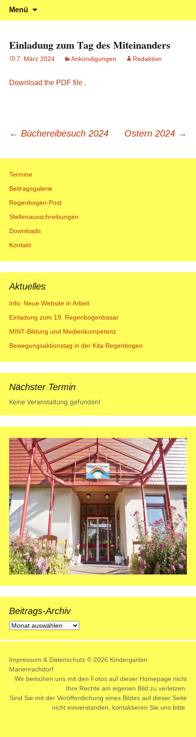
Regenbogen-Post (35, 202)
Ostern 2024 (155, 133)
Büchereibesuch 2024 (58, 133)
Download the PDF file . (47, 82)
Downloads (25, 230)
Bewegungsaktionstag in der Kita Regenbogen (76, 345)
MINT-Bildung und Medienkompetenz (62, 331)
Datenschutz (67, 659)
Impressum (25, 659)
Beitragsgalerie (30, 188)
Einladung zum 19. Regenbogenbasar (64, 317)
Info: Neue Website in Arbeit (49, 303)
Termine (20, 174)
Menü (18, 10)
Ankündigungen (93, 58)
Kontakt (20, 245)
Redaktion (147, 58)
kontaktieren (130, 707)
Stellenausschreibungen (43, 216)
